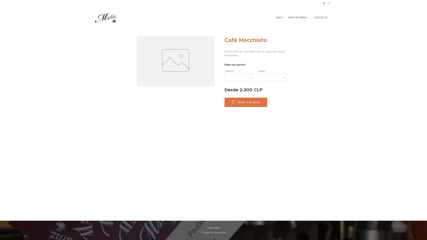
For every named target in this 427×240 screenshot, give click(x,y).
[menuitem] (280, 17)
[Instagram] (329, 3)
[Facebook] (324, 3)
